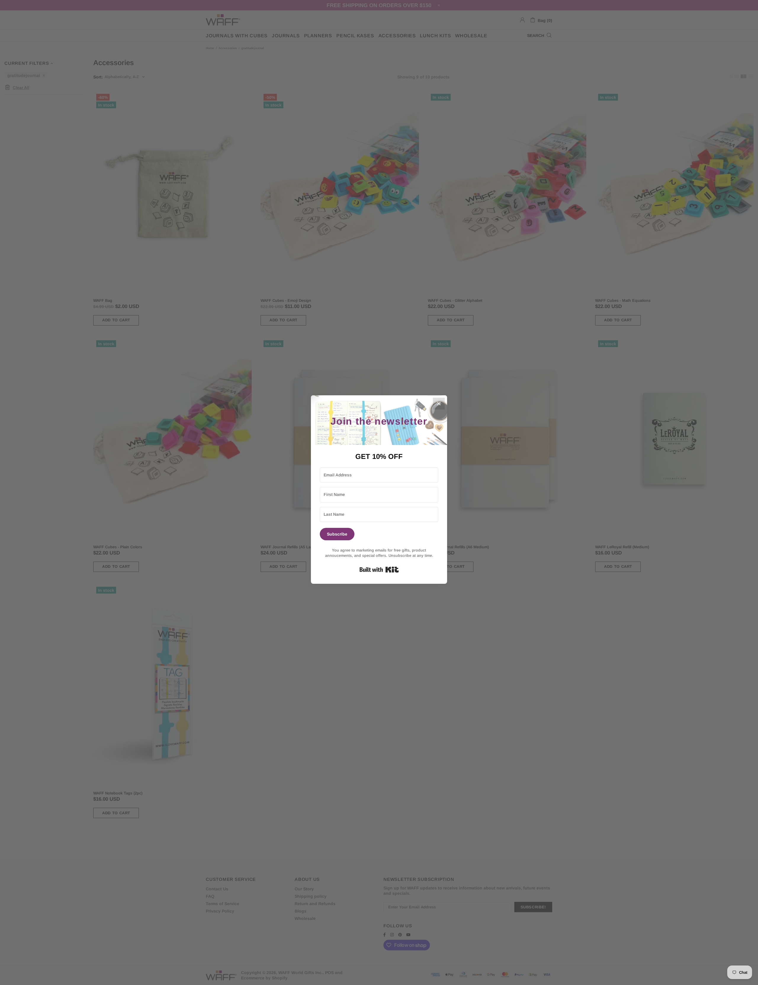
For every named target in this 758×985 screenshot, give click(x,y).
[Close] (439, 404)
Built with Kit (379, 569)
